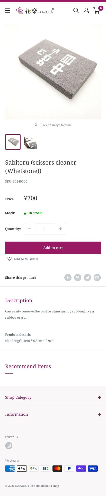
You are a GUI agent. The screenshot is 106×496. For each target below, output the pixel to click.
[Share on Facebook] (68, 277)
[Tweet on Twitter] (87, 277)
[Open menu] (7, 10)
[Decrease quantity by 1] (29, 228)
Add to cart (53, 247)
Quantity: (13, 228)
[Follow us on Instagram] (8, 445)
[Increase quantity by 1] (60, 228)
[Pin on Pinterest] (77, 277)
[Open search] (76, 10)
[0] (96, 10)
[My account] (86, 10)
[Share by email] (97, 277)
